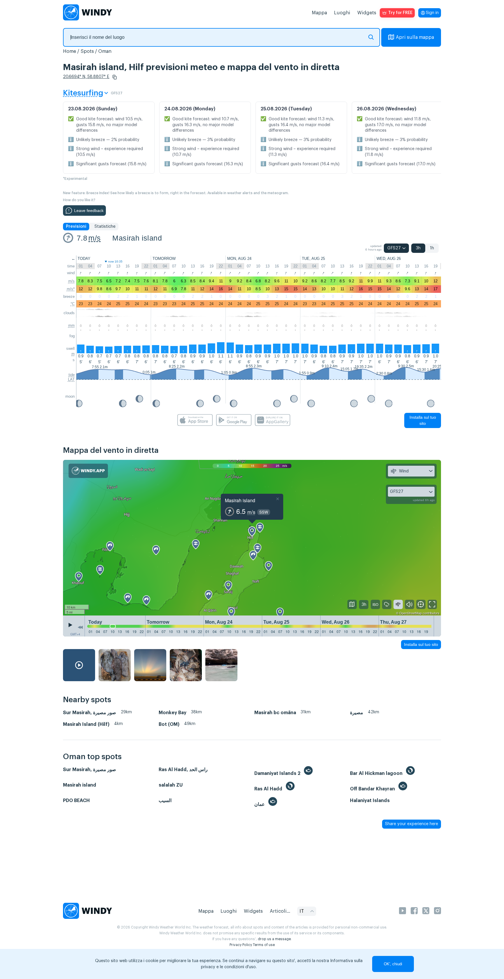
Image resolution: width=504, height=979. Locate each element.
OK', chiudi (393, 964)
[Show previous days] (80, 627)
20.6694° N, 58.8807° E (86, 77)
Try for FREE (400, 13)
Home (69, 51)
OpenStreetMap (410, 613)
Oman (104, 51)
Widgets (366, 13)
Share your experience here (411, 824)
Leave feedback (89, 210)
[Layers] (352, 604)
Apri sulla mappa (415, 37)
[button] (115, 77)
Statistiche (105, 227)
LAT (71, 379)
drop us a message (274, 939)
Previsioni (76, 227)
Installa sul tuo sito (423, 420)
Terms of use (264, 945)
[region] (252, 537)
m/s (94, 238)
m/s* (71, 289)
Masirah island (137, 238)
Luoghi (342, 13)
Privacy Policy (241, 945)
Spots (87, 51)
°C (73, 304)
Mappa (319, 13)
